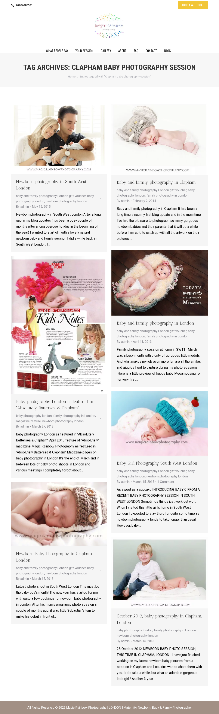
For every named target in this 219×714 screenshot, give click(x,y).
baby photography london (34, 416)
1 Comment (165, 482)
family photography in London (167, 195)
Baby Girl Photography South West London (157, 463)
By (22, 207)
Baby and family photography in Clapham (156, 182)
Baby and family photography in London (155, 323)
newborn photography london (66, 201)
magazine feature (28, 421)
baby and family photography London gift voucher (51, 196)
